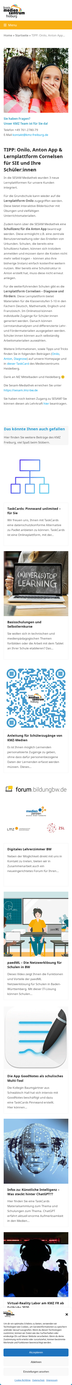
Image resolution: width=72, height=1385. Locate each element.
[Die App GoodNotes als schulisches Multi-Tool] (36, 1037)
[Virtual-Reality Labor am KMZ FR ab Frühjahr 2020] (36, 1264)
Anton (8, 359)
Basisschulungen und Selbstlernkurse (24, 624)
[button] (67, 1314)
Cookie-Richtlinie (23, 1380)
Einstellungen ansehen (36, 1371)
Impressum (51, 1380)
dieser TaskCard (18, 364)
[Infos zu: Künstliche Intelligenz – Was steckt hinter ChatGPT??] (36, 1151)
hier (46, 403)
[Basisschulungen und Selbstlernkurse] (36, 583)
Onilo (55, 354)
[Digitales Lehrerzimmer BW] (36, 810)
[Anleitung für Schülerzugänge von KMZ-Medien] (36, 697)
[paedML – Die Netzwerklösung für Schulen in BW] (36, 924)
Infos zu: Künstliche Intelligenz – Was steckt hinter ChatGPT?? (33, 1191)
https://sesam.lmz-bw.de (21, 390)
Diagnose (20, 359)
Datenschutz (38, 1380)
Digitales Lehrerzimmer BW (29, 849)
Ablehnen (36, 1361)
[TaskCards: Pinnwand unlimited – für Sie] (30, 476)
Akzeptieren (36, 1352)
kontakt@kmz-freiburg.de (30, 135)
